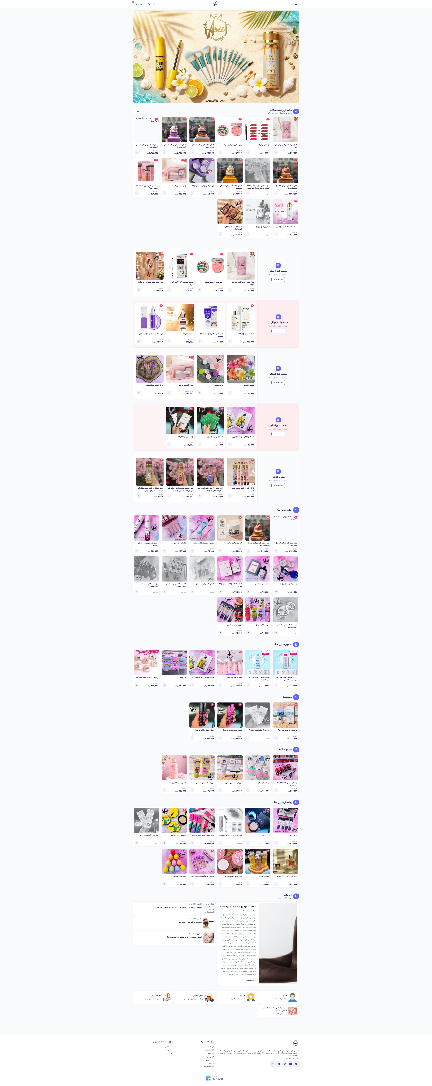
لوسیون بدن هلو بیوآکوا (177, 783)
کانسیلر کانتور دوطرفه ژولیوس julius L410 (176, 585)
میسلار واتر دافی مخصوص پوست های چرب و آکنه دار (286, 678)
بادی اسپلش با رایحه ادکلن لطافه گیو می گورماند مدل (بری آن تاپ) (180, 489)
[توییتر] (284, 1063)
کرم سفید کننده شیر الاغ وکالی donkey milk (287, 626)
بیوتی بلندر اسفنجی (179, 876)
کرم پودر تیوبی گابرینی (234, 625)
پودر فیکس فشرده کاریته (233, 876)
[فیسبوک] (278, 1063)
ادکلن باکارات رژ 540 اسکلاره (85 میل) (230, 585)
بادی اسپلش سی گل (263, 625)
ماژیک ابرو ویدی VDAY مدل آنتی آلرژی (182, 283)
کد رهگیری (168, 1047)
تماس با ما (207, 1066)
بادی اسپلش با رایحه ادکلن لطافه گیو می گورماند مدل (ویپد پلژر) (150, 489)
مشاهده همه (278, 279)
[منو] (296, 3)
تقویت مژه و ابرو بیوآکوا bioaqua (230, 835)
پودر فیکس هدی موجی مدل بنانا (147, 677)
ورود (170, 1053)
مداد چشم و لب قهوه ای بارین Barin (150, 282)
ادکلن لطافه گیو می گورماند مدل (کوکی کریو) (203, 146)
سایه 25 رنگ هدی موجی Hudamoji (233, 228)
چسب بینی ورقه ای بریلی (215, 437)
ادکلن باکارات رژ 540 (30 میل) (287, 876)
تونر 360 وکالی (264, 876)
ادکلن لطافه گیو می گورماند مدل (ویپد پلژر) (231, 187)
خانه (209, 1047)
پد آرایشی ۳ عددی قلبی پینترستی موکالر (286, 146)
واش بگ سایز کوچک (179, 186)
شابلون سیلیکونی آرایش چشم (204, 543)
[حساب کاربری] (148, 3)
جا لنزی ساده (219, 385)
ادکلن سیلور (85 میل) (262, 584)
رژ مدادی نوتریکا (264, 145)
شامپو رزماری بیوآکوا (263, 227)
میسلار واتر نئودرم (264, 783)
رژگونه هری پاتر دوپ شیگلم (232, 145)
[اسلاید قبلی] (296, 56)
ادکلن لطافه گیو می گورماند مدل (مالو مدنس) (175, 146)
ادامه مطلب (250, 980)
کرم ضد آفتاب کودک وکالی (205, 783)
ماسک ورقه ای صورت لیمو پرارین (243, 437)
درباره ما (211, 1063)
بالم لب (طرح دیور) (179, 543)
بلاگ (209, 1053)
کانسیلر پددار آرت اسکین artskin (202, 876)
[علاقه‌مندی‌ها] (141, 3)
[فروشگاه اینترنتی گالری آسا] (295, 1043)
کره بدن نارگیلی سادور (234, 543)
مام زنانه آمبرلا (181, 677)
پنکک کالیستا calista (178, 835)
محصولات (208, 1050)
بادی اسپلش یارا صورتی (234, 677)
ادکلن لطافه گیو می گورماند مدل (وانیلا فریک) (147, 146)
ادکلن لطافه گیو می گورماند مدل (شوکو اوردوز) (286, 187)
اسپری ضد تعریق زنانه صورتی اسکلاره (148, 544)
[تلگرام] (296, 1063)
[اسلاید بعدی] (135, 56)
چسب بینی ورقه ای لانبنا (185, 437)
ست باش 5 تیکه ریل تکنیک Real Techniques (147, 187)
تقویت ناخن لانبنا (187, 334)
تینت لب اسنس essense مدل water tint (287, 784)
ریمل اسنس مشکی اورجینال (204, 730)
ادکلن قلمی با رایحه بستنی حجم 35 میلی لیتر (242, 489)
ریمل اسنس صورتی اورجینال (232, 730)
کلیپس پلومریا (249, 385)
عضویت (169, 1050)
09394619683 (291, 1058)
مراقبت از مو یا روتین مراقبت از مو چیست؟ (238, 906)
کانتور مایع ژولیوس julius (205, 584)
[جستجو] (154, 3)
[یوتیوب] (290, 1063)
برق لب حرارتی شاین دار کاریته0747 (150, 585)
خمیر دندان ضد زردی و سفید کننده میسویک (211, 335)
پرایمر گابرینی (292, 835)
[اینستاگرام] (272, 1063)
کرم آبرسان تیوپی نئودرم (233, 783)
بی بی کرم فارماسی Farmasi (287, 730)
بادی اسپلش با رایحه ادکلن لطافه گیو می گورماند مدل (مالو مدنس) (210, 489)
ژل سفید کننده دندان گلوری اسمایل (151, 334)
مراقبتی (253, 911)
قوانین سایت (210, 1057)
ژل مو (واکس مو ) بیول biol (288, 584)
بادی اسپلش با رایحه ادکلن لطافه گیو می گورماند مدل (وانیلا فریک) (258, 187)
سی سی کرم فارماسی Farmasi (259, 730)
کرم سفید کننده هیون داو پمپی (286, 227)
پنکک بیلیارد (266, 835)
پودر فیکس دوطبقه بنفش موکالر (203, 186)
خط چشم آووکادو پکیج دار (149, 835)
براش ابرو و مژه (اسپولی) (154, 385)
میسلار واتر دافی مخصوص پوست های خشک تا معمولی (258, 678)
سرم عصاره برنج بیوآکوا (246, 334)
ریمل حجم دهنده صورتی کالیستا (203, 835)
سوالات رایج (210, 1060)
